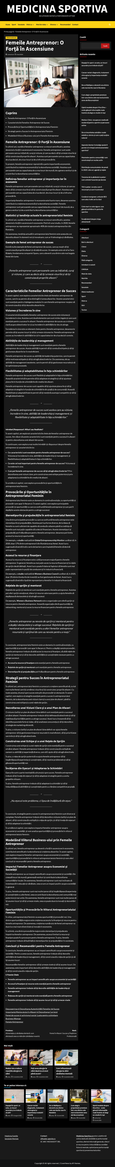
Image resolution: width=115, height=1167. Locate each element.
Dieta (84, 251)
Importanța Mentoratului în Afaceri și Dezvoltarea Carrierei (32, 1012)
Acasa (8, 24)
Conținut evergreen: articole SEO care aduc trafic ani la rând (94, 198)
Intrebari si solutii (88, 265)
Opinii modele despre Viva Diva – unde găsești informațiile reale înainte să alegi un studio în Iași (94, 110)
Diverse (53, 24)
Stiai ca (29, 24)
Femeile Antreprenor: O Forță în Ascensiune (27, 118)
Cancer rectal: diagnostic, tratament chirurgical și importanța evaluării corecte (95, 75)
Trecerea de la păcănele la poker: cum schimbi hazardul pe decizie (94, 178)
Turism (84, 310)
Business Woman (13, 1018)
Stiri (83, 305)
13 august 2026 (17, 1116)
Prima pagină (9, 31)
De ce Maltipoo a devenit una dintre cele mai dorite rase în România (95, 86)
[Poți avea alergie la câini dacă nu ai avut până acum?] (41, 1057)
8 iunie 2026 (98, 1120)
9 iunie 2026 (81, 1118)
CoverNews (64, 1163)
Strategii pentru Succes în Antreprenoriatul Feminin (30, 131)
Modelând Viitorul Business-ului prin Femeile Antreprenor (33, 135)
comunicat (11, 54)
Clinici (84, 247)
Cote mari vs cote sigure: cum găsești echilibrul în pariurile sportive (93, 209)
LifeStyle (85, 269)
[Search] (109, 25)
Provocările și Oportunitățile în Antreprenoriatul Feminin (33, 127)
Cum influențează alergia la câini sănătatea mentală (64, 1071)
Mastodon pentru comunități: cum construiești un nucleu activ (95, 158)
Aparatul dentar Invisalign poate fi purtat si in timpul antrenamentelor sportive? (95, 147)
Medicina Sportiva (57, 9)
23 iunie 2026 (38, 1118)
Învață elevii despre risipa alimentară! (91, 220)
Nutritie (85, 278)
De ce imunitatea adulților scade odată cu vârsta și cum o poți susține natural (95, 135)
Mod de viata (41, 24)
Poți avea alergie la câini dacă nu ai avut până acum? (39, 1071)
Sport (14, 24)
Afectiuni (85, 238)
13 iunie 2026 (60, 1116)
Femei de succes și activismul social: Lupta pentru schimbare (32, 1015)
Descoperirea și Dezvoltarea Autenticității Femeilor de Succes (32, 1009)
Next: (63, 1033)
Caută (83, 37)
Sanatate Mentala (11, 1139)
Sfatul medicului (11, 38)
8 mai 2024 (20, 54)
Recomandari (65, 24)
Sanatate (21, 24)
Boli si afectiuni (87, 242)
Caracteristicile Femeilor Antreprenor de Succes (29, 122)
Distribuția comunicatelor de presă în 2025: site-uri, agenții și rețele (95, 168)
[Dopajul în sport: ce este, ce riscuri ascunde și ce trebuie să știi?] (14, 1096)
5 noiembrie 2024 (18, 1077)
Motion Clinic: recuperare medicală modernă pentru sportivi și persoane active (95, 122)
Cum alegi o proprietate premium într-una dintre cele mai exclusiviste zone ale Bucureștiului (95, 97)
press (8, 1077)
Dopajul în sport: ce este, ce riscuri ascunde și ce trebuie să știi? (94, 64)
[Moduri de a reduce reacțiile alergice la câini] (16, 1057)
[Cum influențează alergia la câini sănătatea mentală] (66, 1057)
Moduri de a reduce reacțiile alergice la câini (14, 1071)
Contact (75, 24)
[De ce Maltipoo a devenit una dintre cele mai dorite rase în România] (58, 1096)
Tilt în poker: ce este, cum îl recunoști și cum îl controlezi (93, 188)
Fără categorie (87, 260)
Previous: (23, 1033)
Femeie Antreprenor (14, 1022)
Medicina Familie (11, 1136)
